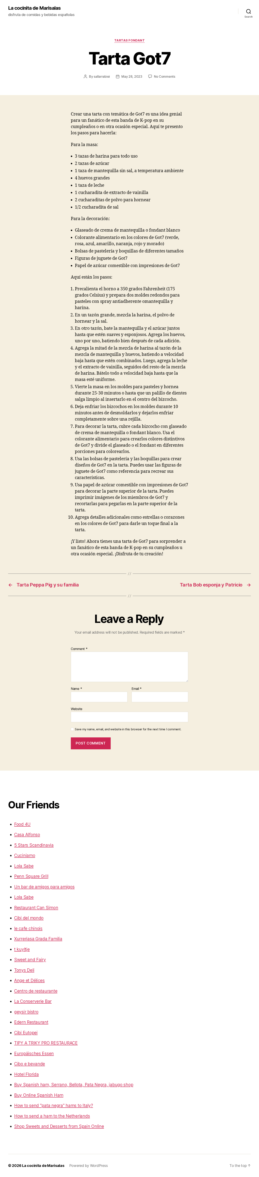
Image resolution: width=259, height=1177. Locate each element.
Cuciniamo (24, 855)
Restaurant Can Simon (36, 907)
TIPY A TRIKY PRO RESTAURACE (46, 1043)
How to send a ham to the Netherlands (52, 1116)
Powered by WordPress (88, 1165)
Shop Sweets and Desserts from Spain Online (59, 1126)
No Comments (164, 76)
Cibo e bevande (29, 1063)
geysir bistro (26, 1011)
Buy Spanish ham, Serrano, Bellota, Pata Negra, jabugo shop (73, 1084)
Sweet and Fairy (30, 959)
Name (76, 689)
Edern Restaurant (31, 1022)
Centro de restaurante (35, 991)
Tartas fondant (129, 40)
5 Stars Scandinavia (34, 845)
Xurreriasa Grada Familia (38, 938)
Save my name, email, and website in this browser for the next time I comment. (128, 729)
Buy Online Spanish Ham (38, 1095)
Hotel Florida (26, 1074)
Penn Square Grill (31, 876)
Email (137, 689)
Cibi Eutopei (26, 1032)
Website (76, 709)
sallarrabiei (102, 76)
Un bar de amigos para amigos (44, 886)
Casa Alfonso (27, 834)
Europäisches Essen (34, 1053)
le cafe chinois (28, 928)
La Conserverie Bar (33, 1001)
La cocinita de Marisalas (34, 8)
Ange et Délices (29, 980)
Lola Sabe (24, 865)
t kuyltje (22, 949)
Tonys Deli (24, 970)
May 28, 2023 (131, 76)
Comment (79, 649)
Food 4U (22, 824)
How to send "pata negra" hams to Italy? (53, 1105)
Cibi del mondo (29, 917)
